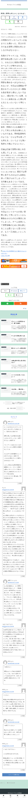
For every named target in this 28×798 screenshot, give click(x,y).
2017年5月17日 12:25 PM (8, 626)
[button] (18, 22)
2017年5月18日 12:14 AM (8, 745)
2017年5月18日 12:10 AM (13, 663)
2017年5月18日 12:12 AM (8, 691)
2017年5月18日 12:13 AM (13, 722)
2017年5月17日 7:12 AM (13, 582)
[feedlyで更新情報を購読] (7, 303)
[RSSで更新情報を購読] (20, 303)
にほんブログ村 (5, 255)
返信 (20, 483)
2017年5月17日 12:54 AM (8, 489)
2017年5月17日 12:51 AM (13, 423)
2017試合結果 (6, 284)
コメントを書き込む (14, 774)
